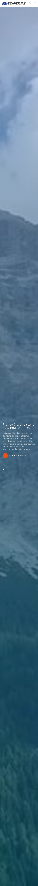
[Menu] (35, 3)
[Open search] (30, 3)
